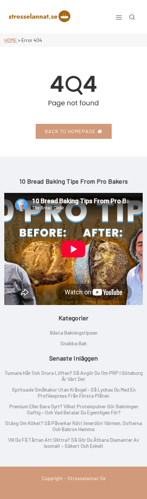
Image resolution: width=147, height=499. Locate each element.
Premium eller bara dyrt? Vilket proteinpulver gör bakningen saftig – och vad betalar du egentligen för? (73, 409)
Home (10, 40)
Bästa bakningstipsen (73, 333)
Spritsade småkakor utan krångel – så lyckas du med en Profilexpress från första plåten (74, 393)
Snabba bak (73, 343)
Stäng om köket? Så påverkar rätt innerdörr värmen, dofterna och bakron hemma (73, 426)
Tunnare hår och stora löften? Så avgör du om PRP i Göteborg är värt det (74, 376)
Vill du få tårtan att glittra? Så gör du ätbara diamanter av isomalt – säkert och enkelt (73, 443)
